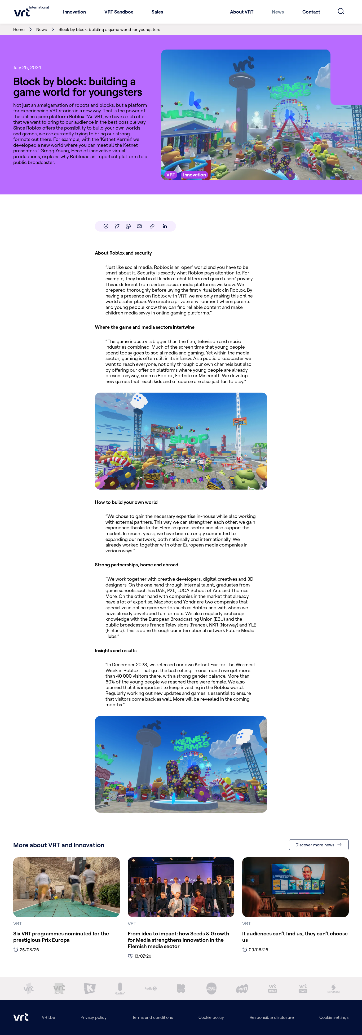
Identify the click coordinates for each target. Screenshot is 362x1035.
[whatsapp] (128, 226)
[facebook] (106, 226)
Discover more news (314, 844)
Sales (157, 12)
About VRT (241, 12)
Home (19, 29)
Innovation (74, 12)
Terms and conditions (152, 1017)
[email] (139, 226)
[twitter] (117, 226)
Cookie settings (334, 1017)
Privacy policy (94, 1017)
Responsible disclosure (272, 1017)
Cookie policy (211, 1017)
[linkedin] (165, 226)
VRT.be (48, 1017)
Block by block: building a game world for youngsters (109, 29)
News (278, 12)
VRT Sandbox (118, 12)
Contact (311, 12)
